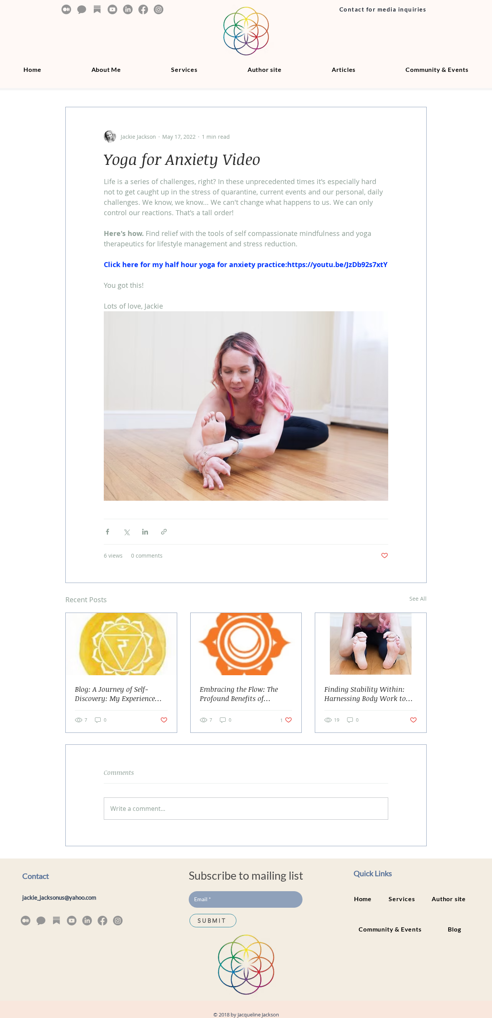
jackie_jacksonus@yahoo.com (59, 897)
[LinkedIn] (128, 9)
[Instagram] (158, 9)
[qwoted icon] (81, 9)
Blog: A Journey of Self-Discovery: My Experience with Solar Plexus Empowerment (115, 693)
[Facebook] (143, 9)
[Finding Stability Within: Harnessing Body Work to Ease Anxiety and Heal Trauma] (370, 644)
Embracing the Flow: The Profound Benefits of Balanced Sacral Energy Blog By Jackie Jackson (244, 693)
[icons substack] (97, 9)
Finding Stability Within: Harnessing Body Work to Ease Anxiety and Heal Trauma (365, 693)
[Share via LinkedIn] (145, 531)
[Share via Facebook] (107, 531)
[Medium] (66, 9)
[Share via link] (164, 531)
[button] (343, 69)
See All (418, 598)
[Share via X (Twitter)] (126, 531)
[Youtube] (112, 9)
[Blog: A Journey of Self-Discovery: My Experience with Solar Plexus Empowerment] (121, 644)
